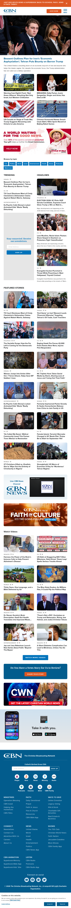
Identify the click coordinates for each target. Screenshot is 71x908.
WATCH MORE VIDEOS (35, 657)
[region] (35, 900)
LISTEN (29, 857)
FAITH (28, 797)
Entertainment (34, 164)
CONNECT (8, 826)
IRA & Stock (53, 807)
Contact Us (8, 833)
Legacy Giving (54, 804)
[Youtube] (26, 880)
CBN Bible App (32, 817)
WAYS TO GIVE (54, 797)
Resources (30, 814)
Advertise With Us (11, 836)
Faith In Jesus (32, 807)
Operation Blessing (12, 800)
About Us (8, 843)
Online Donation (55, 800)
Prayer (28, 804)
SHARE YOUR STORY (35, 674)
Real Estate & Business (54, 817)
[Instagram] (38, 880)
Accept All (50, 904)
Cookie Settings (5, 904)
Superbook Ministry (12, 860)
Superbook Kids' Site (12, 867)
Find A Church (32, 811)
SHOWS (51, 826)
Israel (25, 164)
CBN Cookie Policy (15, 900)
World (19, 164)
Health (44, 164)
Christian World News (57, 833)
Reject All (62, 904)
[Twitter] (44, 880)
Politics (12, 164)
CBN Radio (30, 860)
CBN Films (8, 813)
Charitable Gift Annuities (54, 812)
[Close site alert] (66, 3)
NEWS (28, 826)
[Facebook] (32, 880)
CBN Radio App (32, 867)
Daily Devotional (33, 800)
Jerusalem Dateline (56, 840)
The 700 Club (53, 829)
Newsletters (9, 829)
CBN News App (32, 850)
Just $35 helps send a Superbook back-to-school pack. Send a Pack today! (34, 3)
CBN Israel (8, 804)
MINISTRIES (9, 797)
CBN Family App (55, 846)
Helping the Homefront (9, 808)
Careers (7, 840)
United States (32, 829)
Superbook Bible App (12, 864)
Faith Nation (53, 836)
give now (54, 11)
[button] (64, 11)
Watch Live (8, 168)
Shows (51, 164)
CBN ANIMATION (11, 857)
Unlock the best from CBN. (35, 764)
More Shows (53, 843)
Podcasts (59, 164)
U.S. (6, 164)
